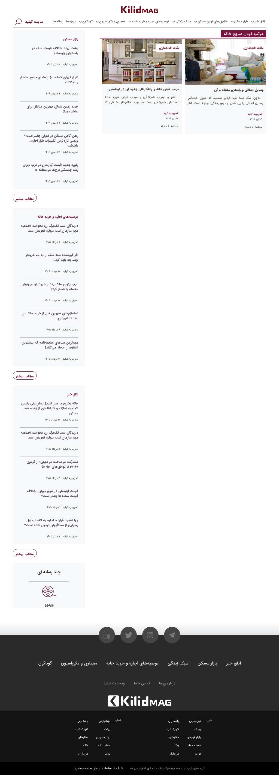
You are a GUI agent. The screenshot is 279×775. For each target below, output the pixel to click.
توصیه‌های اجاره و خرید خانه (150, 21)
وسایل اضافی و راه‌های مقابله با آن (238, 90)
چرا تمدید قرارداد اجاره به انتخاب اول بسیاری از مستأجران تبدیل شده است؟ (51, 523)
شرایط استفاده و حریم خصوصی (99, 768)
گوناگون (87, 21)
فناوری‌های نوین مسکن (213, 21)
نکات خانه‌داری (253, 47)
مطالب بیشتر (25, 198)
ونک (176, 745)
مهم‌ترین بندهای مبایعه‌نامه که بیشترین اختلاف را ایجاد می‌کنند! (50, 345)
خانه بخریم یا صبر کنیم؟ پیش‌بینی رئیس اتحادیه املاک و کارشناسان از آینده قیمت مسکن (49, 408)
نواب (198, 754)
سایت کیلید (34, 22)
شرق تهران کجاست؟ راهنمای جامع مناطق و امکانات (49, 80)
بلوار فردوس (194, 737)
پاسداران (173, 721)
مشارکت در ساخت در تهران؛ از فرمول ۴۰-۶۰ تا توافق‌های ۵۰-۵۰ (52, 464)
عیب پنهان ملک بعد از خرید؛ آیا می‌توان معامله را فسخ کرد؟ (50, 287)
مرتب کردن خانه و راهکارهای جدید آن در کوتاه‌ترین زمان (139, 89)
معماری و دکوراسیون (112, 21)
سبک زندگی (183, 21)
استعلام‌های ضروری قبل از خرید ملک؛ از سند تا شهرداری (50, 316)
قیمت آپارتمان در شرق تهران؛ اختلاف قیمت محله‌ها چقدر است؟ (52, 494)
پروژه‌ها (71, 21)
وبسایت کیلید (114, 683)
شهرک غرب (172, 729)
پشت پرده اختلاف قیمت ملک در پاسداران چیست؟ (55, 51)
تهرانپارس (195, 721)
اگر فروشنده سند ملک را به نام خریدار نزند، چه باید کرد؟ (52, 258)
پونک (198, 729)
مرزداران (174, 754)
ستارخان (174, 737)
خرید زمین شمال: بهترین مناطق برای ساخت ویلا (52, 109)
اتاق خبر (259, 21)
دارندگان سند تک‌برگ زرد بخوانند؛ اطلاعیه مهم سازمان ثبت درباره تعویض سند (49, 228)
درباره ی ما (167, 683)
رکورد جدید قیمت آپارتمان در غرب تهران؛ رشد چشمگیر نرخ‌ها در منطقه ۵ (50, 167)
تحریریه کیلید (255, 114)
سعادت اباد (194, 745)
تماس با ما (142, 683)
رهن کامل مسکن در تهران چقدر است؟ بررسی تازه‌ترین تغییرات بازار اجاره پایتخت (51, 140)
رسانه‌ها (58, 21)
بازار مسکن (241, 21)
